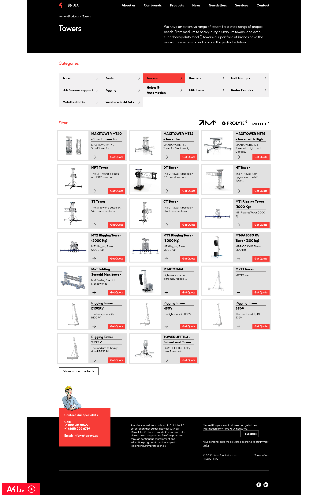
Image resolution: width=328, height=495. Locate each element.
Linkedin (265, 484)
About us (129, 5)
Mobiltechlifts (73, 102)
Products (177, 5)
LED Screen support (77, 90)
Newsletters (218, 5)
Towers (152, 78)
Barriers (195, 78)
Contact (263, 5)
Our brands (153, 5)
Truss (66, 78)
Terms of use (262, 455)
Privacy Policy (210, 459)
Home (62, 16)
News (196, 5)
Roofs (109, 78)
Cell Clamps (240, 78)
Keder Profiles (242, 90)
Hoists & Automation (156, 90)
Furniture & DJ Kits (119, 102)
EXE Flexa (196, 90)
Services (241, 5)
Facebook (258, 484)
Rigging (110, 90)
